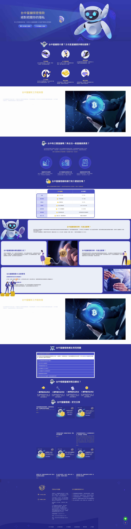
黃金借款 (65, 80)
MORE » (37, 412)
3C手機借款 (65, 61)
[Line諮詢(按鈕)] (125, 518)
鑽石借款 (85, 80)
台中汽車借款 (51, 526)
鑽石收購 (85, 526)
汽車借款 (45, 61)
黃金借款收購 (77, 526)
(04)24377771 (61, 513)
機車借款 (85, 60)
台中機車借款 (60, 526)
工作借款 (45, 79)
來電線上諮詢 (42, 499)
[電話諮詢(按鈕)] (125, 522)
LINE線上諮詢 (43, 494)
